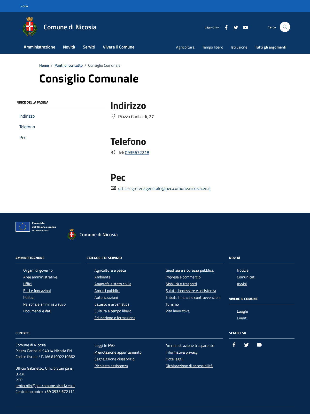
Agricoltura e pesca (110, 270)
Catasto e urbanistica (111, 304)
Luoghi (242, 311)
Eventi (242, 318)
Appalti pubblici (107, 290)
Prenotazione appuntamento (117, 352)
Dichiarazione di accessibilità (189, 366)
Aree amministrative (40, 277)
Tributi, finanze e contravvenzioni (193, 297)
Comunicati (246, 277)
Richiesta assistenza (111, 366)
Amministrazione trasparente (190, 345)
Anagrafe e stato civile (112, 284)
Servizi (89, 47)
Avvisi (242, 284)
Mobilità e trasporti (181, 284)
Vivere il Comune (118, 47)
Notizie (242, 270)
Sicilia (24, 5)
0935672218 (137, 152)
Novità (69, 47)
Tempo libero (212, 47)
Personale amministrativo (44, 304)
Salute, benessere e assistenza (191, 290)
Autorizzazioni (106, 297)
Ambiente (102, 277)
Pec (22, 137)
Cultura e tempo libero (112, 311)
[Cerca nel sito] (285, 27)
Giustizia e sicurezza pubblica (190, 270)
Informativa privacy (182, 352)
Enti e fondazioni (37, 290)
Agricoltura (185, 47)
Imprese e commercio (183, 277)
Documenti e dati (37, 311)
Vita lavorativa (178, 311)
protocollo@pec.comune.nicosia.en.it (45, 386)
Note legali (174, 359)
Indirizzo (27, 116)
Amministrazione (39, 47)
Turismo (172, 304)
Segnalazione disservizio (114, 359)
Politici (28, 297)
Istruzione (239, 47)
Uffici (27, 284)
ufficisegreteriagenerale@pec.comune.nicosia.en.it (164, 188)
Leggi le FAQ (104, 345)
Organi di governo (38, 270)
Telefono (27, 126)
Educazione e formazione (114, 318)
